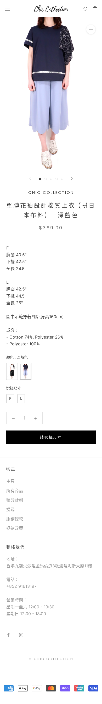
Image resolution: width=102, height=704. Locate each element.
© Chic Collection (51, 658)
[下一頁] (72, 178)
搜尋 (10, 509)
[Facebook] (8, 634)
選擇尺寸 (13, 388)
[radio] (12, 371)
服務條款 (14, 518)
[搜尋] (85, 8)
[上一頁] (30, 178)
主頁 (10, 481)
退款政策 (14, 528)
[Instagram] (21, 634)
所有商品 (14, 490)
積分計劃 (14, 500)
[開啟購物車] (95, 8)
